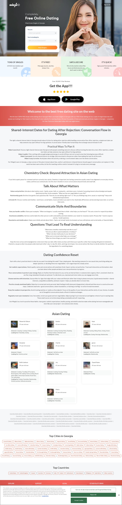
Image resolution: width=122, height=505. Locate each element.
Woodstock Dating (115, 455)
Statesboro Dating (50, 455)
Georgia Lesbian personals (64, 418)
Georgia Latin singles (48, 418)
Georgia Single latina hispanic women (44, 423)
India (55, 473)
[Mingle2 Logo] (15, 5)
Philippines (89, 473)
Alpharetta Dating (29, 441)
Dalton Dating (89, 445)
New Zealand (79, 473)
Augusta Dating (61, 441)
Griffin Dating (53, 448)
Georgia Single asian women (46, 421)
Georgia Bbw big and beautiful (33, 414)
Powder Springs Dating (91, 452)
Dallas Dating (79, 445)
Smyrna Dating (28, 455)
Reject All (93, 494)
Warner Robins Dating (101, 455)
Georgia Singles (76, 426)
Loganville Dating (8, 452)
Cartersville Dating (22, 445)
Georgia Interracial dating (18, 418)
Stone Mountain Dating (76, 455)
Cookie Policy (45, 496)
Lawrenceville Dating (101, 448)
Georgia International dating (96, 416)
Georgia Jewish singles (34, 418)
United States (13, 473)
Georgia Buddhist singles (77, 414)
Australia (40, 473)
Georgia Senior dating (29, 421)
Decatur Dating (100, 445)
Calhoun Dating (104, 441)
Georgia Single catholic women (83, 421)
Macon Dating (19, 452)
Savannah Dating (17, 455)
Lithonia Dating (113, 448)
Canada (33, 473)
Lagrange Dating (88, 448)
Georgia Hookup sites (79, 416)
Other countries (108, 473)
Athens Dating (40, 441)
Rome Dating (114, 452)
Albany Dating (17, 441)
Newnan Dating (67, 452)
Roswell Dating (6, 455)
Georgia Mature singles (94, 418)
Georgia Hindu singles (65, 416)
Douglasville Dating (111, 445)
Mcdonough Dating (55, 452)
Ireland (61, 473)
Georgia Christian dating (103, 414)
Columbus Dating (34, 445)
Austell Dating (71, 441)
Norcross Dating (78, 452)
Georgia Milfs (106, 418)
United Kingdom (24, 473)
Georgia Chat (91, 414)
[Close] (119, 495)
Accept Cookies (79, 500)
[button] (107, 5)
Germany (48, 473)
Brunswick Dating (82, 441)
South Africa (98, 473)
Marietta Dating (30, 452)
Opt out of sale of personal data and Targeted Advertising (93, 489)
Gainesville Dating (29, 448)
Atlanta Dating (50, 441)
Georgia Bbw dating (49, 414)
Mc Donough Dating (42, 452)
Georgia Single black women (64, 421)
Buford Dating (93, 441)
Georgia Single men (81, 423)
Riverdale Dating (104, 452)
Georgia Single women (63, 426)
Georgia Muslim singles (15, 421)
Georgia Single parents (48, 426)
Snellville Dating (39, 455)
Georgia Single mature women (65, 423)
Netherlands (70, 473)
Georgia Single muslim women (97, 423)
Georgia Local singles (79, 418)
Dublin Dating (8, 448)
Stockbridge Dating (62, 455)
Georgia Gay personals (50, 416)
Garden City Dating (42, 448)
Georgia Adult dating (16, 414)
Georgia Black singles (62, 414)
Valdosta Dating (89, 455)
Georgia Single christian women (103, 421)
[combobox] (42, 33)
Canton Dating (115, 441)
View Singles (42, 48)
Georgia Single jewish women (23, 423)
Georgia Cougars (21, 416)
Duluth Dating (18, 448)
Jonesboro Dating (64, 448)
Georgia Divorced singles (35, 416)
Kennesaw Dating (76, 448)
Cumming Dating (69, 445)
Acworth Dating (7, 441)
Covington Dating (57, 445)
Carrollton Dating (10, 445)
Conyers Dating (46, 445)
